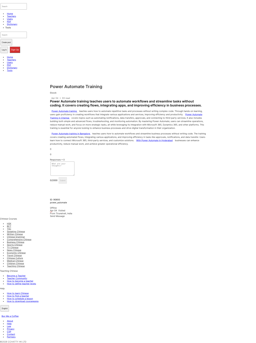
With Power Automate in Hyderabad (154, 140)
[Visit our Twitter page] (5, 313)
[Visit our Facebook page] (2, 313)
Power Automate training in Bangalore (71, 133)
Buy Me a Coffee (10, 316)
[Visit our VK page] (8, 313)
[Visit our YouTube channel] (11, 313)
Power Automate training (64, 111)
